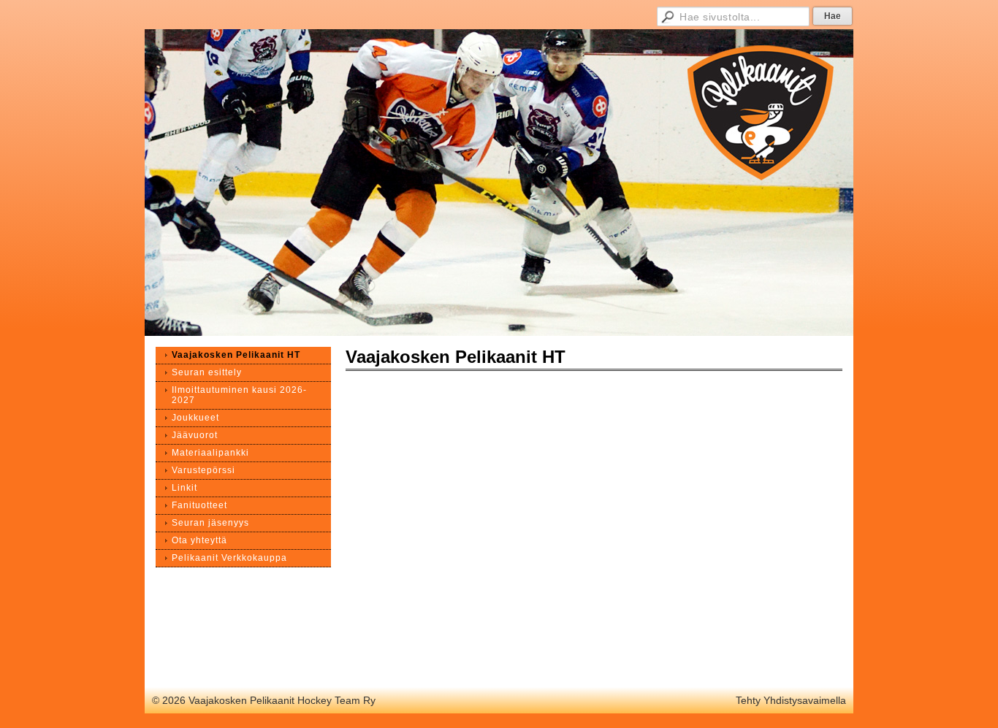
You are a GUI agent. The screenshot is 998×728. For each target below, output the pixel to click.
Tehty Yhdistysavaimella (791, 700)
